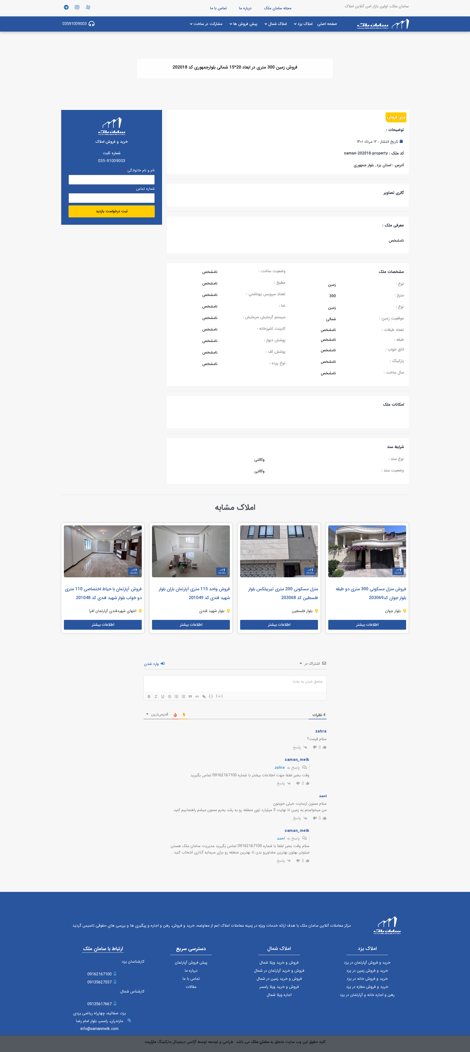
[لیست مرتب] (176, 696)
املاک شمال (279, 948)
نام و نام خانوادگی (140, 171)
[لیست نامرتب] (183, 696)
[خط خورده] (169, 696)
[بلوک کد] (197, 696)
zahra (279, 768)
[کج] (156, 696)
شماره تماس (145, 189)
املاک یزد (367, 948)
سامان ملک (260, 1042)
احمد (280, 838)
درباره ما (245, 8)
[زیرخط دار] (162, 696)
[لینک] (203, 696)
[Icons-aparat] (88, 7)
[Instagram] (77, 7)
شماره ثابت (111, 153)
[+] (219, 696)
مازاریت (150, 1042)
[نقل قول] (190, 696)
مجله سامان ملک (277, 8)
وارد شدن (152, 664)
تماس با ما (218, 8)
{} (211, 696)
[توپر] (149, 696)
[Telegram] (66, 7)
